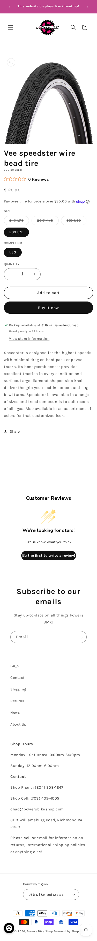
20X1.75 (16, 232)
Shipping (18, 689)
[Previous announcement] (9, 6)
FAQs (14, 666)
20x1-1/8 (48, 221)
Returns (17, 701)
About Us (18, 724)
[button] (10, 27)
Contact (17, 677)
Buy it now (48, 307)
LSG (12, 252)
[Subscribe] (80, 637)
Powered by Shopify (68, 931)
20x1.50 (76, 221)
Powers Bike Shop (40, 931)
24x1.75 (19, 221)
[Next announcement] (87, 6)
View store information (29, 338)
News (15, 712)
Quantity (11, 264)
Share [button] (15, 431)
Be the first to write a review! (48, 555)
